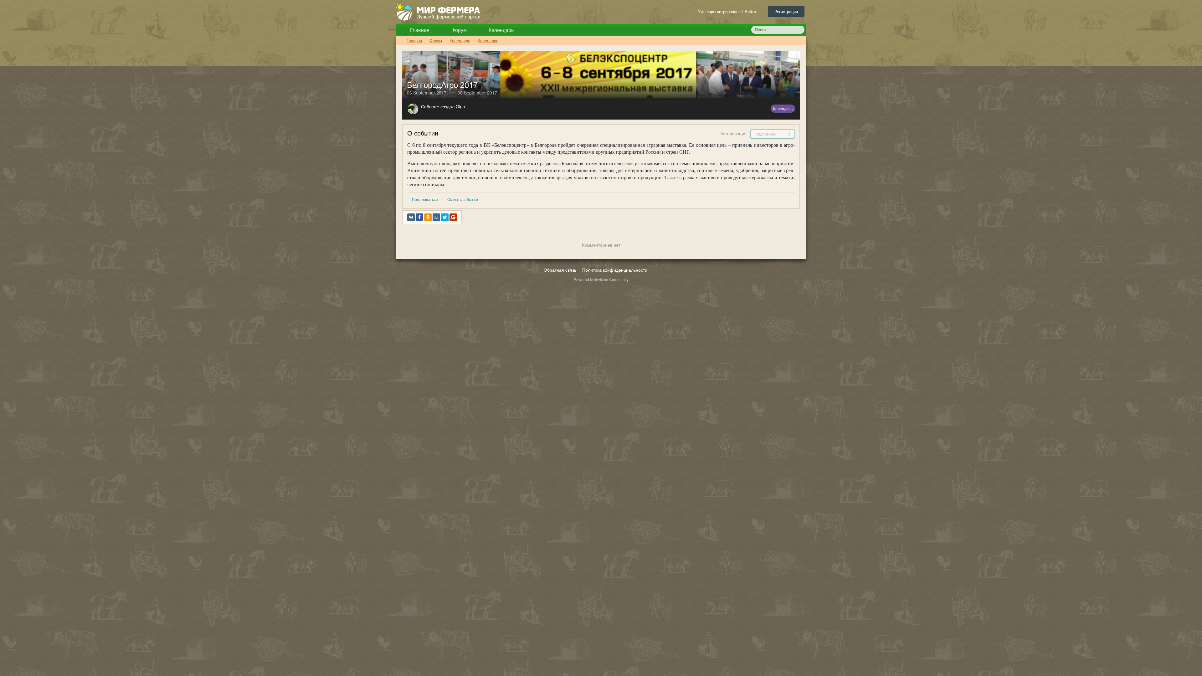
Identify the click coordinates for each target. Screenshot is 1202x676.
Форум (458, 29)
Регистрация (786, 11)
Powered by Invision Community (601, 279)
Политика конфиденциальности (614, 270)
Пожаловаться (425, 199)
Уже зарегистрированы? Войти (728, 11)
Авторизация (733, 133)
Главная (419, 29)
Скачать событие (462, 199)
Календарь (500, 29)
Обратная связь (560, 270)
